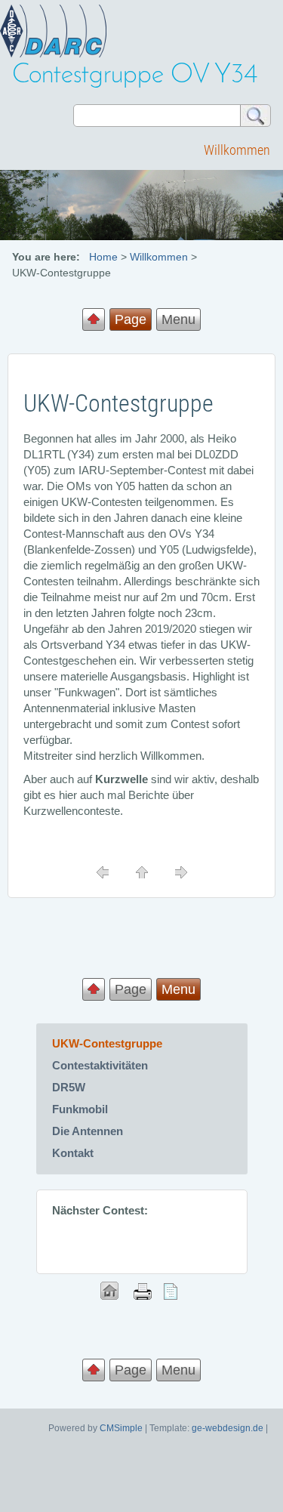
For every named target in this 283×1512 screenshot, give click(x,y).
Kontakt (73, 1152)
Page (130, 989)
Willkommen (237, 150)
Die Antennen (87, 1131)
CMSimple (121, 1428)
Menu (178, 319)
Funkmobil (80, 1109)
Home (103, 257)
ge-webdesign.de (227, 1428)
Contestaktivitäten (100, 1065)
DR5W (68, 1087)
